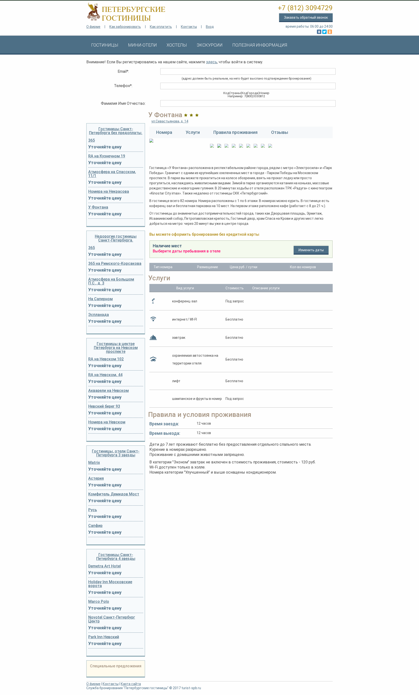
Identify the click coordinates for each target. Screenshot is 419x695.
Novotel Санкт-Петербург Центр (111, 619)
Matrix (94, 463)
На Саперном (100, 299)
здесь (211, 62)
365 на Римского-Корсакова (114, 264)
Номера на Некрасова (108, 192)
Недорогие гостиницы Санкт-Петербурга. (116, 238)
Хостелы (177, 45)
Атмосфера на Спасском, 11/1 (112, 174)
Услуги (193, 132)
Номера (164, 132)
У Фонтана (98, 207)
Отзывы (279, 132)
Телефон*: (123, 85)
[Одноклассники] (330, 32)
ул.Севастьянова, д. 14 (169, 121)
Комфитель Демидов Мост (113, 494)
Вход (210, 27)
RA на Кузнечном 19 (106, 156)
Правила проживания (235, 132)
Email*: (123, 71)
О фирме (93, 27)
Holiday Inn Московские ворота (110, 584)
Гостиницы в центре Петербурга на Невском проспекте (116, 347)
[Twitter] (324, 32)
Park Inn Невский (103, 637)
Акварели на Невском (108, 391)
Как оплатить (161, 27)
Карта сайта (131, 684)
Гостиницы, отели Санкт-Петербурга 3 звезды (115, 453)
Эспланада (98, 315)
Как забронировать (125, 27)
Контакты (189, 27)
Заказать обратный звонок (306, 17)
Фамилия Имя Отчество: (123, 103)
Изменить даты (311, 250)
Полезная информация (259, 45)
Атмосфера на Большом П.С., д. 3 (111, 281)
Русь (92, 510)
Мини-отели (142, 45)
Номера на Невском (106, 422)
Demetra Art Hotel (104, 566)
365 (91, 140)
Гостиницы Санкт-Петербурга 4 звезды (115, 556)
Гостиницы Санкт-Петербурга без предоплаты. (115, 131)
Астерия (96, 478)
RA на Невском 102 (106, 359)
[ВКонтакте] (319, 32)
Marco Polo (98, 602)
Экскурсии (210, 45)
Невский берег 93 (104, 406)
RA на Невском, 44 (105, 375)
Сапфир (95, 526)
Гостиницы (104, 45)
